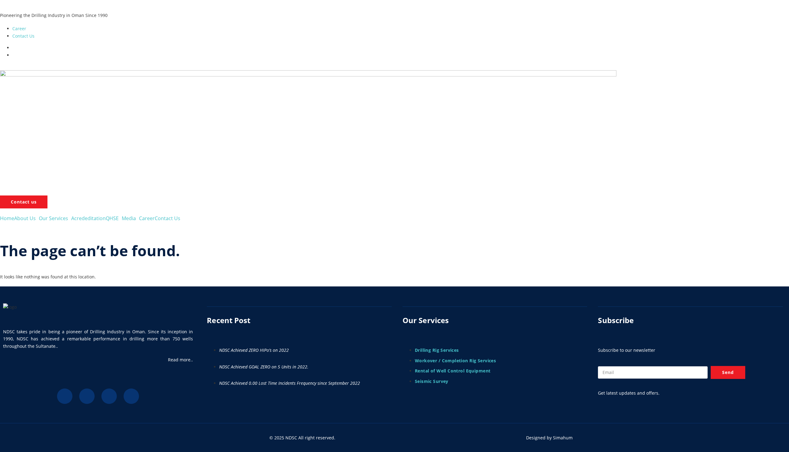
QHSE (112, 218)
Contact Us (167, 218)
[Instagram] (131, 396)
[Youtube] (109, 396)
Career (147, 218)
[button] (26, 218)
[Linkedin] (64, 396)
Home (7, 218)
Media (129, 218)
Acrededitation (88, 218)
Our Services (53, 218)
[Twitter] (87, 396)
